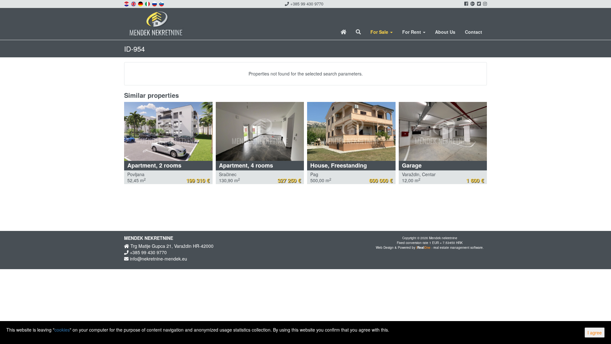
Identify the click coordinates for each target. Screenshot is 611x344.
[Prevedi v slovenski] (162, 3)
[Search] (358, 32)
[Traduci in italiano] (148, 3)
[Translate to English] (134, 3)
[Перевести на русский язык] (155, 3)
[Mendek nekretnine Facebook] (465, 3)
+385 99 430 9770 (306, 4)
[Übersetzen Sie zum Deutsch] (141, 3)
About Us (445, 32)
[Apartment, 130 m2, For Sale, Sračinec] (260, 131)
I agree (594, 332)
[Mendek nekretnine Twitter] (478, 3)
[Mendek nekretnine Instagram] (484, 3)
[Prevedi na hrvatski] (127, 3)
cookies (62, 329)
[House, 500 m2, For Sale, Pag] (351, 131)
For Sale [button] (380, 32)
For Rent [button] (412, 32)
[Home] (343, 32)
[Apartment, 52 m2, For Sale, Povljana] (168, 131)
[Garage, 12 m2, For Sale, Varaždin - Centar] (443, 131)
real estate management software (458, 247)
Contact (473, 32)
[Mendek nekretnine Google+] (472, 3)
